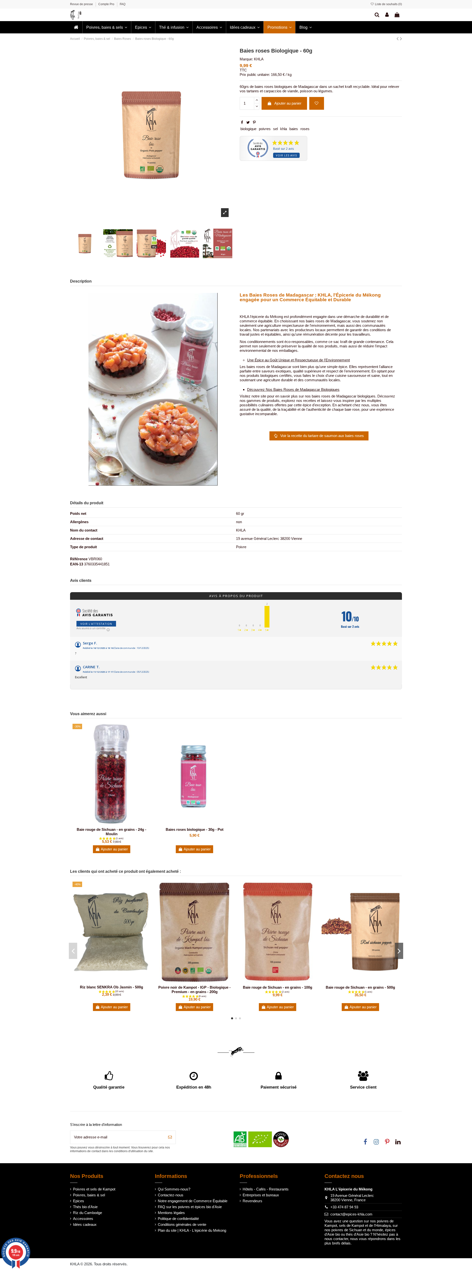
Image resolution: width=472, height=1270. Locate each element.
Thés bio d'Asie (85, 1207)
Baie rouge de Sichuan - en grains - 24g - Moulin (111, 831)
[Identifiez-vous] (387, 14)
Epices (78, 1201)
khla (283, 129)
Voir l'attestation (96, 624)
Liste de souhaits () (388, 4)
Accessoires (83, 1218)
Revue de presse (82, 4)
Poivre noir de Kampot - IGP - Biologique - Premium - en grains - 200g (194, 989)
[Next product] (401, 39)
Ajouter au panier (287, 103)
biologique (248, 129)
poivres (265, 129)
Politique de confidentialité (178, 1218)
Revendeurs (252, 1201)
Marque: (246, 59)
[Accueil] (76, 27)
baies (293, 129)
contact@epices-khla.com (351, 1214)
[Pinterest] (254, 122)
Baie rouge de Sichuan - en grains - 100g (277, 987)
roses (305, 129)
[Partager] (242, 122)
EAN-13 (76, 564)
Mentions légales (171, 1213)
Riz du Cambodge (87, 1213)
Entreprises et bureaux (261, 1195)
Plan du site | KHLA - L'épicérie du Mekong (192, 1230)
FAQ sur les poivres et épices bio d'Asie (190, 1207)
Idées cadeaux (85, 1224)
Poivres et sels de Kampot (94, 1189)
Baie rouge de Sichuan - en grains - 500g (360, 987)
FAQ (122, 4)
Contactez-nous (170, 1195)
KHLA (259, 59)
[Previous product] (398, 39)
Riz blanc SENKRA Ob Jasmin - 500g (111, 987)
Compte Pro (106, 4)
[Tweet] (248, 122)
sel (275, 129)
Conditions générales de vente (182, 1224)
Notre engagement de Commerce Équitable (192, 1201)
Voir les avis (286, 155)
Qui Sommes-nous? (174, 1189)
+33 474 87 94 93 (344, 1207)
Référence (79, 559)
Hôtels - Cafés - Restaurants (266, 1189)
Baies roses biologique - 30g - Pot (194, 829)
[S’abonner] (170, 1137)
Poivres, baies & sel (89, 1195)
